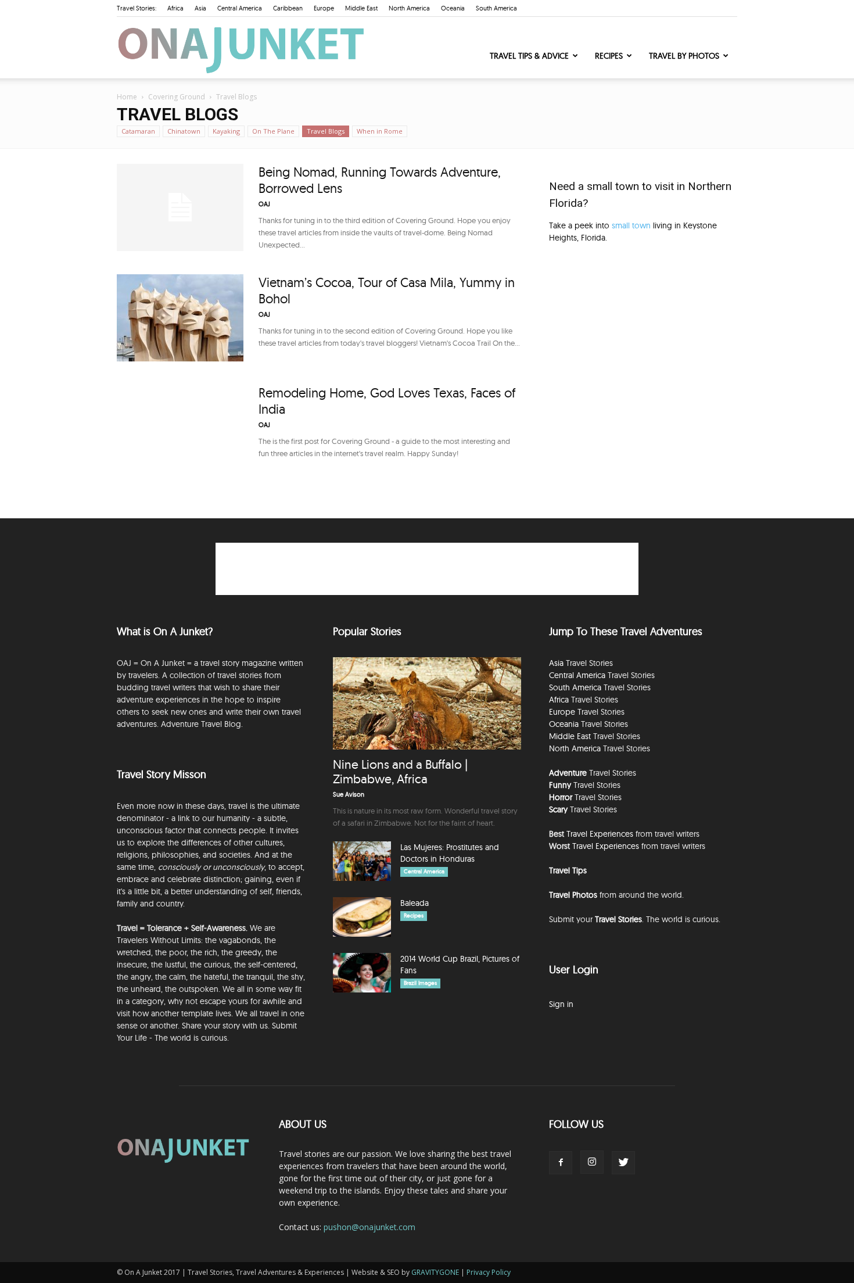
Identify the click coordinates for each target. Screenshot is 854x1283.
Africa (175, 8)
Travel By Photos (684, 56)
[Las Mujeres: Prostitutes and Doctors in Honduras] (362, 861)
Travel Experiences (599, 834)
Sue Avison (348, 794)
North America (409, 8)
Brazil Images (420, 983)
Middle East (361, 8)
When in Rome (380, 131)
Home (127, 97)
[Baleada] (362, 917)
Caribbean (288, 8)
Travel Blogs (326, 131)
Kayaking (226, 131)
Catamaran (138, 131)
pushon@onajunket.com (369, 1226)
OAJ (264, 204)
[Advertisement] (643, 351)
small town (631, 225)
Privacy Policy (489, 1272)
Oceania (453, 8)
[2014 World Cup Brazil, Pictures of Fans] (362, 973)
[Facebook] (560, 1162)
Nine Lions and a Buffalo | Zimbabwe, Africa (400, 771)
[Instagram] (592, 1162)
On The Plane (273, 131)
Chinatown (183, 131)
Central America (239, 8)
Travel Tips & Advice (529, 56)
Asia (200, 8)
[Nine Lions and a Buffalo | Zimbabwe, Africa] (427, 703)
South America (496, 8)
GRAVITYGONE (435, 1272)
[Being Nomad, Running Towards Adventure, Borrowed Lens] (180, 207)
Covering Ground (176, 97)
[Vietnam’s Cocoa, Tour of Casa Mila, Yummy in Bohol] (180, 317)
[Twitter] (623, 1162)
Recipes (609, 56)
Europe (324, 8)
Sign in (561, 1004)
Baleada (414, 903)
